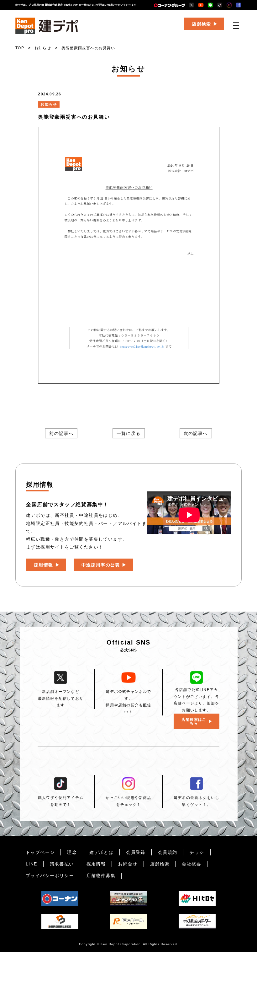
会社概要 (191, 863)
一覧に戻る (129, 433)
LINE (31, 863)
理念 (72, 852)
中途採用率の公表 (100, 564)
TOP (19, 48)
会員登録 (135, 852)
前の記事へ (61, 433)
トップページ (40, 852)
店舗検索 (201, 23)
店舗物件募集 (101, 875)
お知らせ (42, 48)
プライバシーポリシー (50, 875)
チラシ (197, 852)
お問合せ (128, 863)
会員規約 (167, 852)
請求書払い (62, 863)
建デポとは (101, 852)
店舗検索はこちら (193, 721)
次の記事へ (196, 433)
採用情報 (43, 564)
